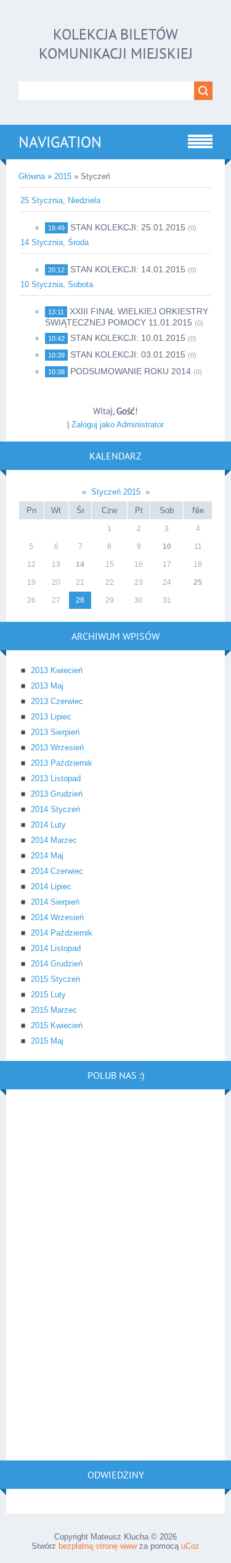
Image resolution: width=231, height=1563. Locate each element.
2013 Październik (61, 763)
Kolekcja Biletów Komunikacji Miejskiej (116, 44)
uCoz (190, 1546)
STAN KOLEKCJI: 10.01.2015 (127, 338)
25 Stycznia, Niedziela (60, 200)
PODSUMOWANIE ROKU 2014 (130, 371)
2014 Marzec (54, 840)
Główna (31, 176)
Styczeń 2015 (115, 492)
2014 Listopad (56, 948)
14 (80, 564)
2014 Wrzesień (57, 917)
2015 (62, 176)
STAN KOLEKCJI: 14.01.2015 (127, 269)
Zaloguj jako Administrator (117, 424)
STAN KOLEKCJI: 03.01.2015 (127, 354)
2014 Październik (61, 932)
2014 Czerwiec (57, 871)
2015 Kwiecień (57, 1025)
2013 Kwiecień (57, 670)
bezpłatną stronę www (98, 1546)
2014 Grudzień (57, 963)
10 (167, 546)
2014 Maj (47, 855)
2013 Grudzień (57, 793)
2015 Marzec (54, 1010)
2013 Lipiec (51, 716)
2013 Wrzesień (57, 747)
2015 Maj (47, 1040)
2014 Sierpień (55, 902)
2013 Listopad (56, 778)
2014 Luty (48, 824)
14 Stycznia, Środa (54, 242)
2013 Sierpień (55, 732)
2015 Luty (48, 994)
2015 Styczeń (55, 979)
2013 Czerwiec (57, 701)
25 (197, 582)
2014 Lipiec (51, 886)
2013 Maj (47, 685)
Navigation (60, 142)
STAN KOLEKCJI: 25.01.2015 (127, 227)
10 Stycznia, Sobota (56, 284)
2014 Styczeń (55, 809)
